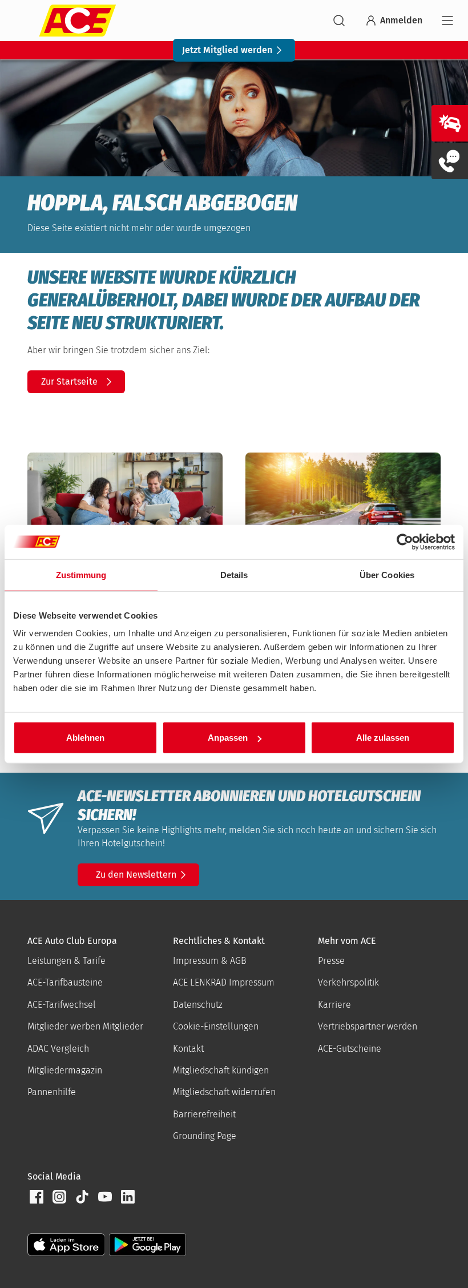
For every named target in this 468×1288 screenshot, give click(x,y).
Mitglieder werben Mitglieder (85, 1026)
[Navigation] (447, 20)
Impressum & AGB (210, 960)
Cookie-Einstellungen (216, 1026)
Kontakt (188, 1048)
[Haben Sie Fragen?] (449, 161)
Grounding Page (204, 1135)
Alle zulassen (382, 737)
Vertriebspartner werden (367, 1026)
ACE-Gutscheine (349, 1048)
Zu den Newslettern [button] (136, 874)
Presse (331, 960)
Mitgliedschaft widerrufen (224, 1092)
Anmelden (401, 20)
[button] (36, 1197)
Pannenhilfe (51, 1092)
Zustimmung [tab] (81, 574)
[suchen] (339, 20)
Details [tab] (234, 574)
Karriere (334, 1004)
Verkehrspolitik (348, 982)
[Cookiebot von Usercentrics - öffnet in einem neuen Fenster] (405, 541)
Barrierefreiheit (204, 1114)
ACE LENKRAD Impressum (224, 982)
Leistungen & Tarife (66, 960)
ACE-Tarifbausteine (65, 982)
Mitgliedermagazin (64, 1070)
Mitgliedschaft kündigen (221, 1070)
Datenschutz (198, 1004)
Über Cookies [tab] (387, 574)
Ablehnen (85, 737)
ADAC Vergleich (58, 1048)
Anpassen (228, 737)
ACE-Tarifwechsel (61, 1004)
